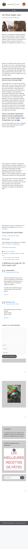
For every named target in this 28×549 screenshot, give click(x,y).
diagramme (6, 253)
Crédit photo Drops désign (9, 247)
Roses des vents (10, 302)
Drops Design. (11, 65)
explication (13, 253)
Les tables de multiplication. (12, 244)
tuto (3, 255)
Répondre (6, 294)
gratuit (18, 253)
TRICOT (12, 251)
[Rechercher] (22, 477)
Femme (5, 251)
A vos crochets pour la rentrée (11, 259)
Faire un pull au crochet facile (11, 257)
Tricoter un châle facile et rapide (10, 235)
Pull (9, 251)
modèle (22, 253)
